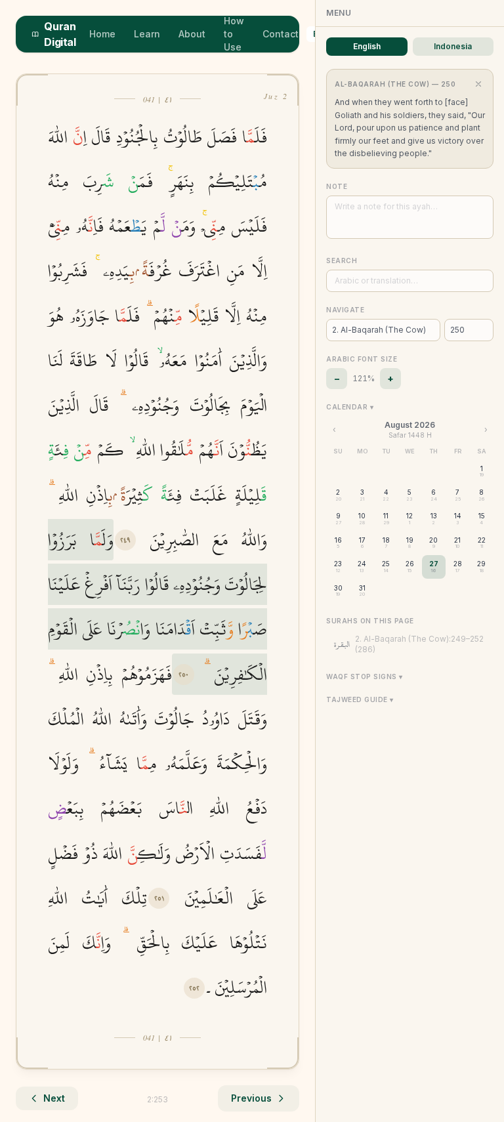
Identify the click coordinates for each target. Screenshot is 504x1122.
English (367, 46)
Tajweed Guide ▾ (360, 699)
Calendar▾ (349, 407)
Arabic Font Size (361, 359)
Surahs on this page (370, 621)
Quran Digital (59, 34)
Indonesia (453, 46)
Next (54, 1098)
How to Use (234, 33)
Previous (251, 1098)
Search (341, 260)
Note (336, 186)
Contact (280, 33)
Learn (147, 33)
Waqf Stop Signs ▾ (364, 676)
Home (102, 33)
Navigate (345, 310)
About (191, 33)
